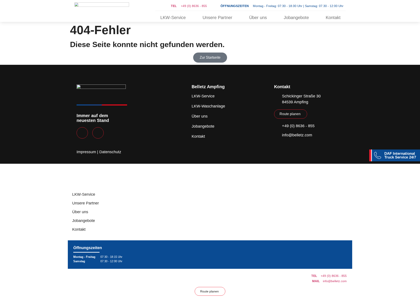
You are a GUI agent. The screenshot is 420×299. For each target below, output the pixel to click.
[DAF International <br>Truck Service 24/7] (377, 155)
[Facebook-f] (82, 133)
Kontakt (333, 17)
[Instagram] (98, 133)
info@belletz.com (329, 281)
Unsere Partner (217, 17)
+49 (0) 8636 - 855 (189, 6)
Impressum (86, 152)
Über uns (258, 17)
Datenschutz (110, 152)
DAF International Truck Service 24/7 (400, 155)
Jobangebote (296, 17)
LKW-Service (173, 17)
